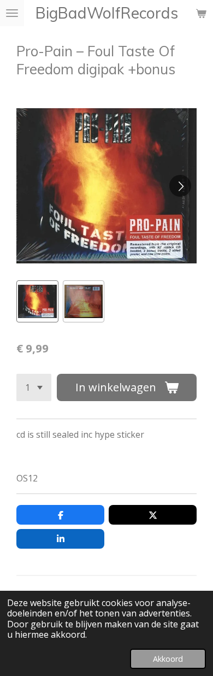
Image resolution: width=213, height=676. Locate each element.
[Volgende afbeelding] (180, 186)
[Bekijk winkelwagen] (201, 13)
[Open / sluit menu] (12, 13)
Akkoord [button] (168, 659)
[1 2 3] (33, 387)
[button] (37, 301)
